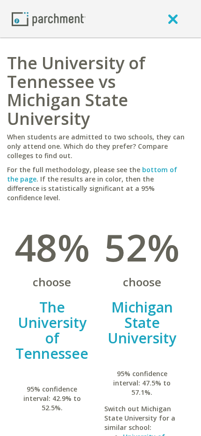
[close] (173, 18)
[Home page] (49, 18)
